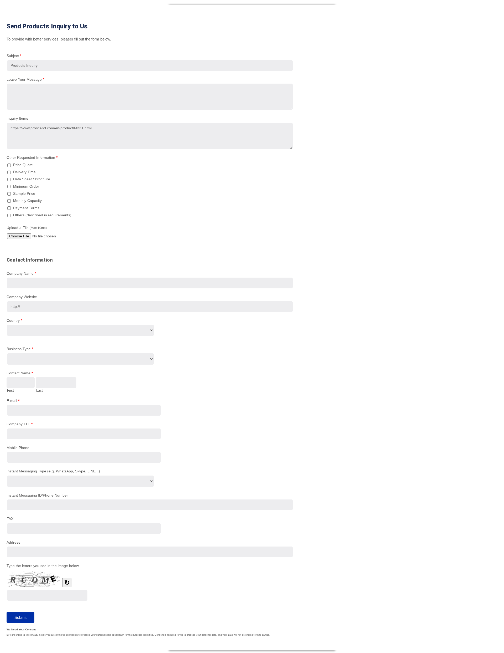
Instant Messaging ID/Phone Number (37, 495)
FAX (10, 519)
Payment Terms (26, 208)
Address (13, 542)
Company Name (21, 273)
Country (14, 320)
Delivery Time (24, 172)
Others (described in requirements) (42, 215)
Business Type (20, 349)
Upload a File (27, 228)
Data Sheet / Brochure (31, 179)
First (10, 390)
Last (39, 390)
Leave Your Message (25, 79)
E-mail (13, 401)
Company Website (22, 297)
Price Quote (23, 165)
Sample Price (24, 194)
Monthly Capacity (27, 201)
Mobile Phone (18, 448)
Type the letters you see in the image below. (43, 566)
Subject (14, 56)
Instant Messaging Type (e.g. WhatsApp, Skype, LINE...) (53, 471)
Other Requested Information (32, 157)
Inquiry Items (17, 118)
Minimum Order (26, 186)
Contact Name (20, 373)
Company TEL (20, 424)
